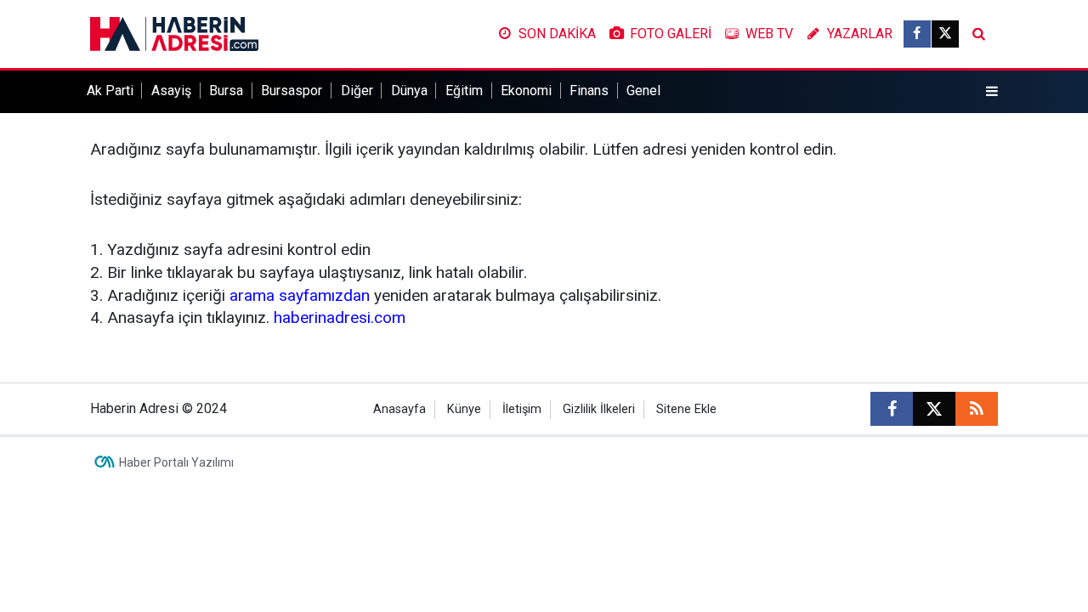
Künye (464, 409)
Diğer (357, 90)
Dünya (409, 90)
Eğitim (464, 90)
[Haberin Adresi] (174, 33)
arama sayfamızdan (300, 295)
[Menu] (992, 92)
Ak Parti (110, 90)
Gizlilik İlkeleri (599, 409)
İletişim (521, 409)
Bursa (226, 90)
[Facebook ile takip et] (917, 34)
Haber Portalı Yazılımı (176, 462)
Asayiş (171, 90)
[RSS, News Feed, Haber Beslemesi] (976, 409)
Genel (643, 90)
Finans (589, 90)
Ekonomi (526, 90)
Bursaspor (291, 90)
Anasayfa (399, 409)
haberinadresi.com (339, 317)
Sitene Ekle (686, 409)
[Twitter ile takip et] (945, 34)
